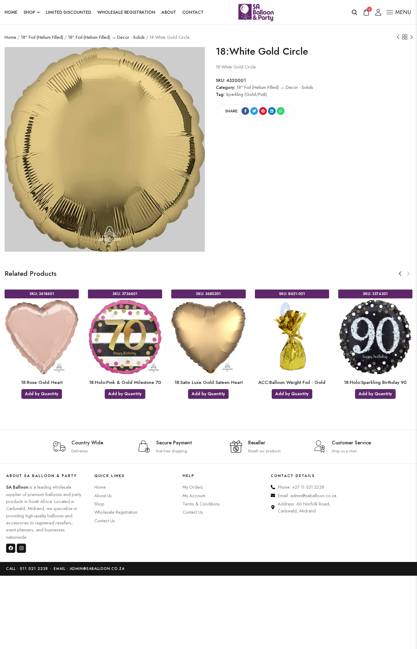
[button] (400, 273)
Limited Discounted (68, 12)
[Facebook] (10, 548)
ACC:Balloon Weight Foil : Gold (291, 382)
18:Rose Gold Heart (42, 382)
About (168, 12)
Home (11, 12)
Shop (29, 12)
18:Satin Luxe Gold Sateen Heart (208, 382)
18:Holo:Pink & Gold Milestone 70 (125, 382)
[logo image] (256, 11)
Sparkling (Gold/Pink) (246, 94)
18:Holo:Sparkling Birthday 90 (375, 382)
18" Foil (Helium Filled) (42, 37)
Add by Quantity (41, 394)
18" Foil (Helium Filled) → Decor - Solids (106, 37)
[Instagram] (21, 548)
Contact (193, 12)
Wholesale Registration (126, 12)
